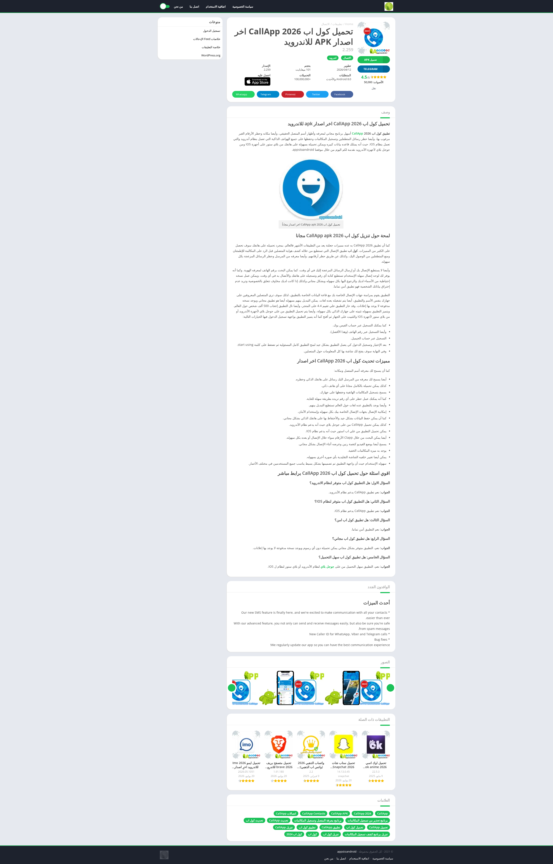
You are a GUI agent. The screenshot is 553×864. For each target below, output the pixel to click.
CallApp (382, 813)
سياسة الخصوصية (242, 6)
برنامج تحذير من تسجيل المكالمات (368, 820)
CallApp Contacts (313, 813)
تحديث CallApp (278, 820)
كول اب (312, 834)
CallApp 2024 (362, 813)
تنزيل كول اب (331, 834)
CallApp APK (339, 813)
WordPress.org (210, 55)
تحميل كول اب (354, 827)
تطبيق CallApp (331, 827)
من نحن (178, 6)
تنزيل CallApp (284, 827)
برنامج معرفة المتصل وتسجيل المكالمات (318, 820)
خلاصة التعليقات (211, 47)
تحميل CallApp (378, 827)
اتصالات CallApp (286, 813)
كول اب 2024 (294, 834)
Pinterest (290, 94)
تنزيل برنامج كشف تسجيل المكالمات (366, 834)
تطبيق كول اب (307, 827)
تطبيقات (337, 24)
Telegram (266, 94)
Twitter (316, 94)
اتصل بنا (194, 6)
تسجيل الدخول (211, 31)
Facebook (339, 94)
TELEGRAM (370, 69)
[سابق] (390, 688)
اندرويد (332, 58)
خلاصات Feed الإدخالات (206, 39)
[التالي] (232, 688)
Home (349, 24)
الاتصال (325, 24)
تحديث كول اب (254, 820)
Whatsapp (241, 94)
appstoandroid (346, 851)
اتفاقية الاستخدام (216, 6)
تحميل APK (370, 60)
